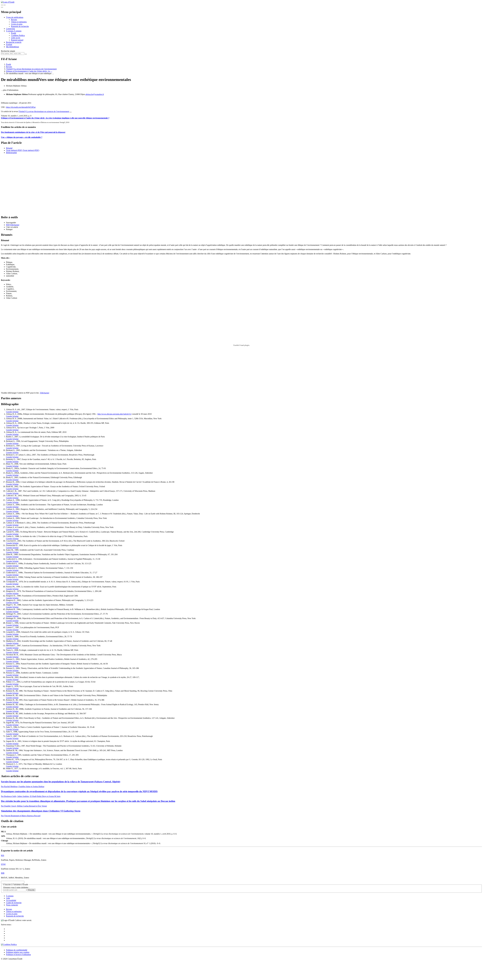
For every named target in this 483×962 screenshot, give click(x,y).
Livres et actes (16, 24)
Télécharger (44, 393)
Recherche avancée (13, 42)
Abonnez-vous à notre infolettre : (16, 887)
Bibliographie (11, 153)
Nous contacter (12, 905)
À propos (17, 31)
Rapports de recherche (20, 26)
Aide (8, 898)
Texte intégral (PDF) (14, 150)
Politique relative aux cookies (17, 952)
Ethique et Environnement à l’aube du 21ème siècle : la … (29, 71)
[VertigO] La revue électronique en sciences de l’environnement (31, 69)
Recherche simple (8, 51)
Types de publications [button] (14, 17)
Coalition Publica (18, 35)
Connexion (10, 29)
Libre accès (15, 38)
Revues (14, 19)
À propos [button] (10, 31)
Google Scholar (12, 412)
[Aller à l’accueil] (7, 2)
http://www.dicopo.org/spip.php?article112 (114, 414)
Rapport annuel (17, 40)
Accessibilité (11, 900)
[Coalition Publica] (9, 944)
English (9, 44)
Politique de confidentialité (16, 950)
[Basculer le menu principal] (2, 7)
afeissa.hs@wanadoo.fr (94, 94)
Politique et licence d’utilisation (18, 954)
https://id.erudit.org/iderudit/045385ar (21, 107)
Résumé (9, 148)
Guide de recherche (14, 903)
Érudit (13, 33)
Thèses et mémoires (19, 22)
